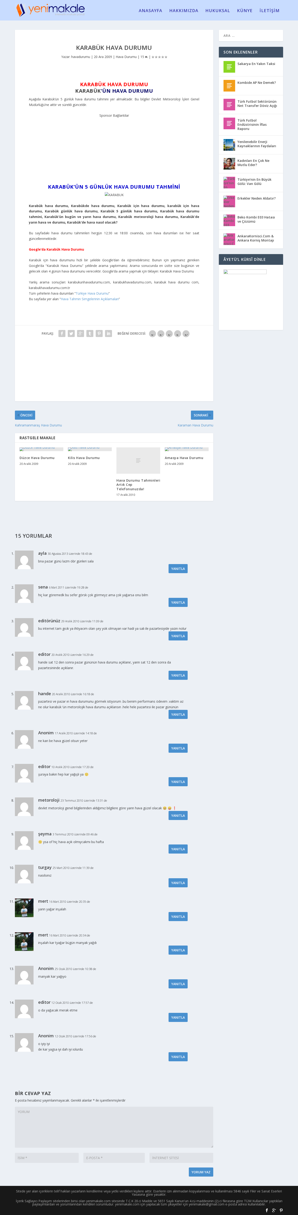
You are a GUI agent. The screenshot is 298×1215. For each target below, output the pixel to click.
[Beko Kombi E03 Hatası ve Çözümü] (229, 220)
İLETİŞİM (270, 11)
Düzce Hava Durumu (37, 458)
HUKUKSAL (217, 11)
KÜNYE (245, 11)
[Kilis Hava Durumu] (90, 449)
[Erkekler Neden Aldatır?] (229, 201)
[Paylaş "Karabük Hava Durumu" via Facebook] (62, 333)
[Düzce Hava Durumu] (41, 449)
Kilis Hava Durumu (84, 458)
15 (142, 56)
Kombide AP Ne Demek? (256, 82)
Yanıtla (178, 568)
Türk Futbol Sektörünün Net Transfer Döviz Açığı (257, 103)
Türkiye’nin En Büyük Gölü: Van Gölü (254, 181)
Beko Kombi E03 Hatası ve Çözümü (256, 219)
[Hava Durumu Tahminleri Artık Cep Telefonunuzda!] (138, 460)
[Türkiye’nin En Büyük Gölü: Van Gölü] (229, 182)
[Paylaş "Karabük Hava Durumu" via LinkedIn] (108, 333)
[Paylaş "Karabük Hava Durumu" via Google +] (80, 333)
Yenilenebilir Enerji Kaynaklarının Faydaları (256, 144)
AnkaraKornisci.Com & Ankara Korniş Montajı (255, 238)
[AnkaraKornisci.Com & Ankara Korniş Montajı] (229, 239)
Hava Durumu (126, 56)
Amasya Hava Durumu (184, 458)
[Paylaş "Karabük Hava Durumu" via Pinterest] (99, 333)
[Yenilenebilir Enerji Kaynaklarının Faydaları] (229, 145)
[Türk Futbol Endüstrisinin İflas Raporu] (229, 123)
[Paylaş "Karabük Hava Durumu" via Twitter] (71, 333)
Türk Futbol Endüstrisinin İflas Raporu (252, 124)
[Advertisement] (114, 147)
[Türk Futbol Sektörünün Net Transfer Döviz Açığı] (229, 104)
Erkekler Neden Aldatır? (256, 198)
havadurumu (80, 56)
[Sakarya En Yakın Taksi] (229, 67)
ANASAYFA (150, 11)
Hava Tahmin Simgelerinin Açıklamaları (90, 299)
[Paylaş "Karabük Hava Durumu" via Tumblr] (90, 333)
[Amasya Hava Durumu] (187, 449)
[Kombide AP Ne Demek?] (229, 86)
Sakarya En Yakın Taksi (256, 63)
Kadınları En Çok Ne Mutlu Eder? (253, 162)
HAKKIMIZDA (183, 11)
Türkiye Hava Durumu (92, 293)
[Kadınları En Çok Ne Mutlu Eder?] (229, 164)
